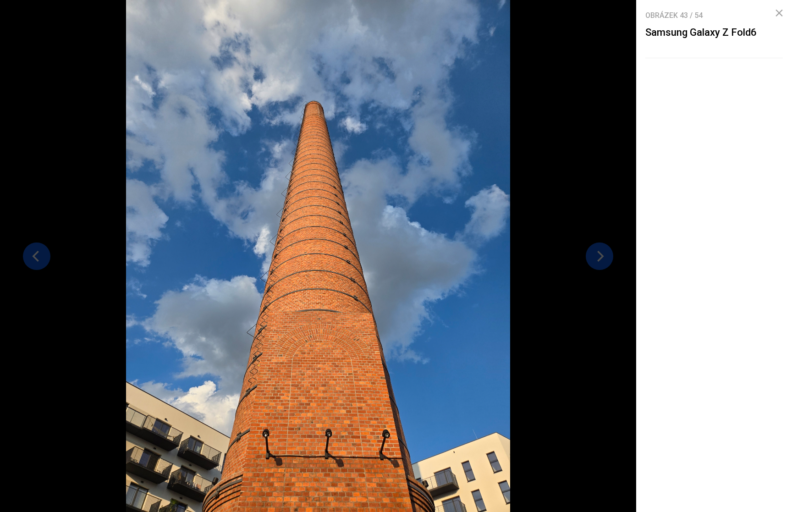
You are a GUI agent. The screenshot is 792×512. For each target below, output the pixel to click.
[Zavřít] (779, 13)
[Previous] (36, 256)
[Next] (599, 256)
